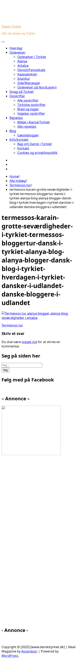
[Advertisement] (37, 543)
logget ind (29, 342)
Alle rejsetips (26, 126)
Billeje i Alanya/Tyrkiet (33, 122)
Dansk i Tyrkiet (11, 26)
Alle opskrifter (27, 100)
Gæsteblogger (28, 135)
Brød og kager (28, 109)
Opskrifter (17, 96)
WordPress (10, 655)
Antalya (22, 65)
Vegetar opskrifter (31, 113)
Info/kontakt (18, 139)
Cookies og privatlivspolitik (37, 152)
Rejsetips (16, 118)
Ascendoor (29, 651)
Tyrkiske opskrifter (31, 105)
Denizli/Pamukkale (31, 70)
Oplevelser (17, 52)
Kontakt (23, 148)
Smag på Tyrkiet (21, 91)
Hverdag (15, 48)
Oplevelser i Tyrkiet (31, 57)
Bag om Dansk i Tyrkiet (34, 144)
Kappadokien (27, 74)
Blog (12, 131)
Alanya (22, 61)
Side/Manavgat (28, 83)
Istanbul (23, 78)
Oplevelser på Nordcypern (37, 87)
